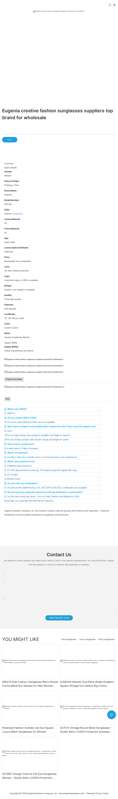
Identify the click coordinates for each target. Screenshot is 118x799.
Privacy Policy (102, 793)
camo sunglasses (87, 639)
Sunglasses (17, 213)
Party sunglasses (106, 639)
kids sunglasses (68, 639)
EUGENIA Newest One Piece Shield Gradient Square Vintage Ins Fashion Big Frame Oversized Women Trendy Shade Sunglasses (87, 684)
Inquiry (9, 140)
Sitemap (89, 793)
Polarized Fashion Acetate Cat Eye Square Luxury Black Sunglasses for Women (27, 729)
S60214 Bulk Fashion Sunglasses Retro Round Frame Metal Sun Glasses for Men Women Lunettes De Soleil (30, 684)
